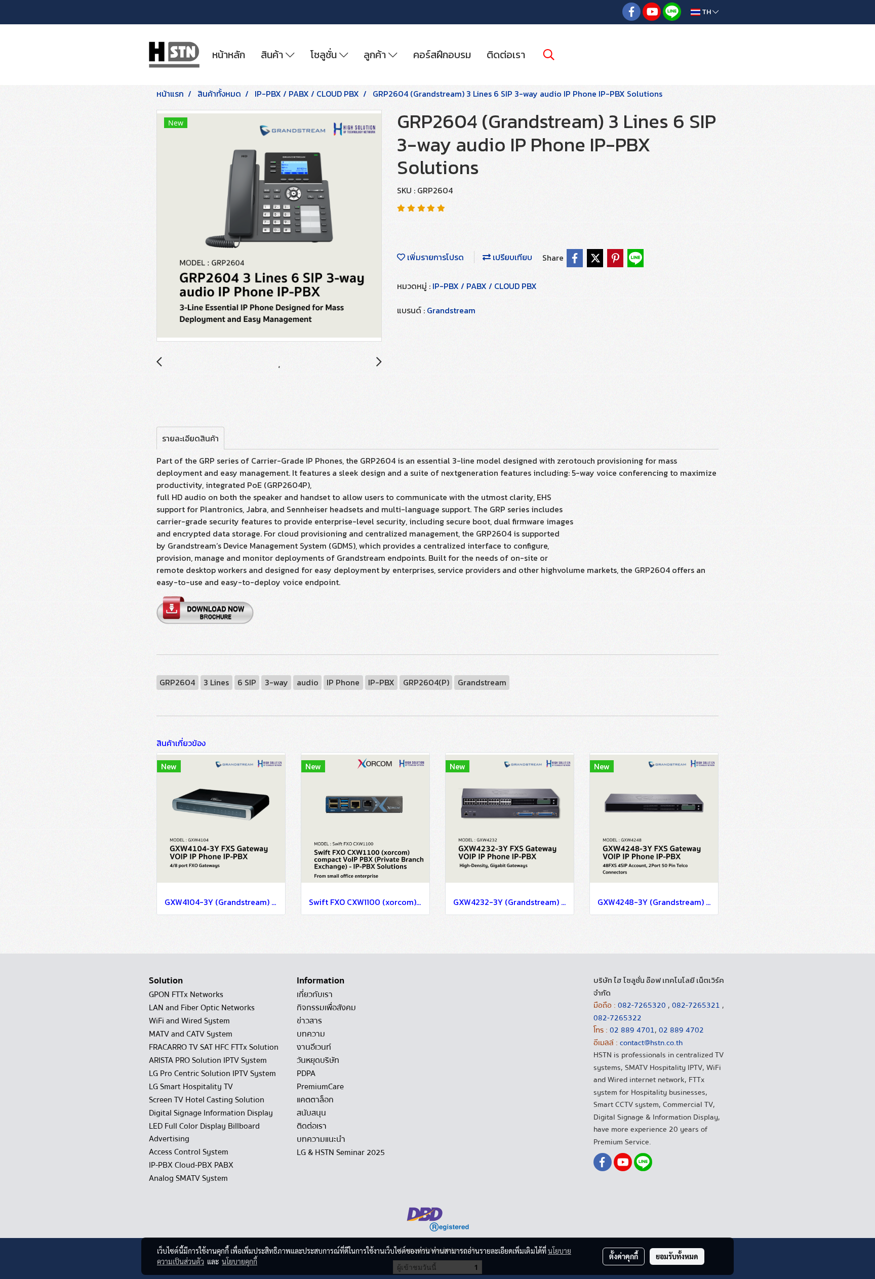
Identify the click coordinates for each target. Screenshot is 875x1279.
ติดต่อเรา (506, 54)
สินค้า (273, 54)
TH (706, 12)
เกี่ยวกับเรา (315, 994)
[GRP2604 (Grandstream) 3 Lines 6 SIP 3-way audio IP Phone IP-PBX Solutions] (269, 226)
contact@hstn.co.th (651, 1043)
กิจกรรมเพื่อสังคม (326, 1007)
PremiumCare (320, 1086)
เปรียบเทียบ (511, 257)
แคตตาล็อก (315, 1099)
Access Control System (188, 1152)
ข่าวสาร (309, 1020)
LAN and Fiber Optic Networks (202, 1007)
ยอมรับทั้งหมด (677, 1256)
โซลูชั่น (324, 54)
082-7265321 (696, 1005)
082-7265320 (643, 1005)
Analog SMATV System (188, 1178)
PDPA (306, 1073)
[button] (549, 54)
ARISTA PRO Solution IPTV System (208, 1060)
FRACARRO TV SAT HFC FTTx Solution (214, 1047)
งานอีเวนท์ (314, 1047)
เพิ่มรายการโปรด (434, 257)
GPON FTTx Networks (186, 994)
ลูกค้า (376, 54)
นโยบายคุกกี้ (239, 1261)
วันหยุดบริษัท (318, 1060)
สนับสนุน (311, 1113)
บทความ (311, 1034)
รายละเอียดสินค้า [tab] (190, 438)
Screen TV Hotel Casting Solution (206, 1099)
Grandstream (451, 310)
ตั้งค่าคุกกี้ (623, 1256)
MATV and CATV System (190, 1034)
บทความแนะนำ (321, 1139)
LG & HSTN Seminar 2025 (341, 1152)
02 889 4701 (632, 1030)
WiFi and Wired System (189, 1020)
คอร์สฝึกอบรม (442, 54)
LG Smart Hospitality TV (191, 1086)
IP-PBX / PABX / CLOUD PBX (484, 286)
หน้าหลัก (228, 54)
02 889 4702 (681, 1030)
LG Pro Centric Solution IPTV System (212, 1073)
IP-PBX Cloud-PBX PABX (191, 1165)
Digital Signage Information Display (211, 1113)
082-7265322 (617, 1018)
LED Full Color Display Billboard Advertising (204, 1132)
